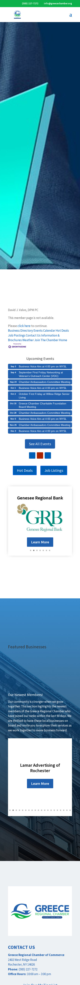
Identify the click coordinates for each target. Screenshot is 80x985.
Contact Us (33, 335)
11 (41, 810)
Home (63, 340)
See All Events (40, 443)
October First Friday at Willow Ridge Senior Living (44, 395)
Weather (28, 340)
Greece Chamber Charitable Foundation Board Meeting (42, 405)
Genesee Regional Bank (40, 498)
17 (60, 810)
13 (48, 810)
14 (51, 810)
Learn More (40, 542)
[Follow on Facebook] (32, 455)
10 (38, 810)
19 (67, 810)
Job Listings (53, 470)
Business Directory (20, 330)
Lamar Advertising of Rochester (40, 767)
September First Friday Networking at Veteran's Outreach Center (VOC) (41, 374)
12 (44, 810)
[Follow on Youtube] (40, 455)
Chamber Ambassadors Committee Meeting (44, 381)
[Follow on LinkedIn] (48, 455)
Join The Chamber (46, 340)
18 (63, 810)
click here (24, 326)
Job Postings (16, 335)
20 (70, 810)
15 (54, 810)
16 (57, 810)
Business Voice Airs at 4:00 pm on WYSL (43, 366)
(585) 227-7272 (30, 3)
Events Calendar (44, 330)
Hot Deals (62, 330)
